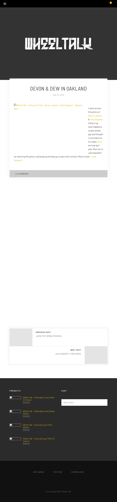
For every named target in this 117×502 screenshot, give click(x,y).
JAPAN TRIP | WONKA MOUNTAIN (48, 336)
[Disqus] (58, 219)
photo (99, 141)
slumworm (22, 174)
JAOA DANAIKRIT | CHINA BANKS (68, 353)
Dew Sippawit (96, 119)
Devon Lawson (95, 115)
